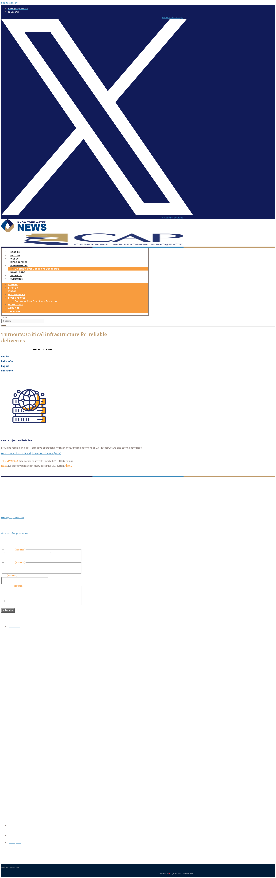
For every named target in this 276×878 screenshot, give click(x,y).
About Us (13, 308)
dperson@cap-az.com (14, 533)
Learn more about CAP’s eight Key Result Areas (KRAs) (31, 453)
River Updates (18, 265)
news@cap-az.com (12, 517)
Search (5, 317)
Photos (13, 287)
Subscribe (16, 279)
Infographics (16, 294)
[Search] (3, 325)
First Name (57, 555)
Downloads (15, 304)
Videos (12, 291)
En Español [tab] (7, 361)
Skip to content (9, 2)
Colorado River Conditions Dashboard (37, 268)
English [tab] (5, 356)
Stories (13, 284)
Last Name (57, 568)
